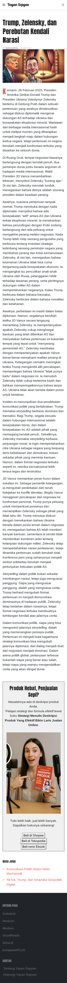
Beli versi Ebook (33, 846)
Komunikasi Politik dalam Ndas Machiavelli (28, 871)
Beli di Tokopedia (34, 841)
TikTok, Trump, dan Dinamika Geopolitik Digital (34, 882)
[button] (4, 4)
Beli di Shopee (33, 835)
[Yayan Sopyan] (20, 4)
